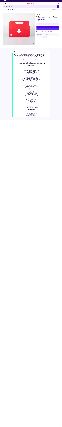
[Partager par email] (46, 37)
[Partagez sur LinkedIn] (45, 37)
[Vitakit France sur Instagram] (4, 0)
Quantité (38, 22)
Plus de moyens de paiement (48, 31)
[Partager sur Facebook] (41, 37)
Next (34, 29)
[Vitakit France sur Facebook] (3, 0)
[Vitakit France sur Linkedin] (5, 0)
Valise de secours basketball (9, 9)
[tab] (31, 51)
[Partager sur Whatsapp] (43, 37)
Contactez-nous (54, 0)
